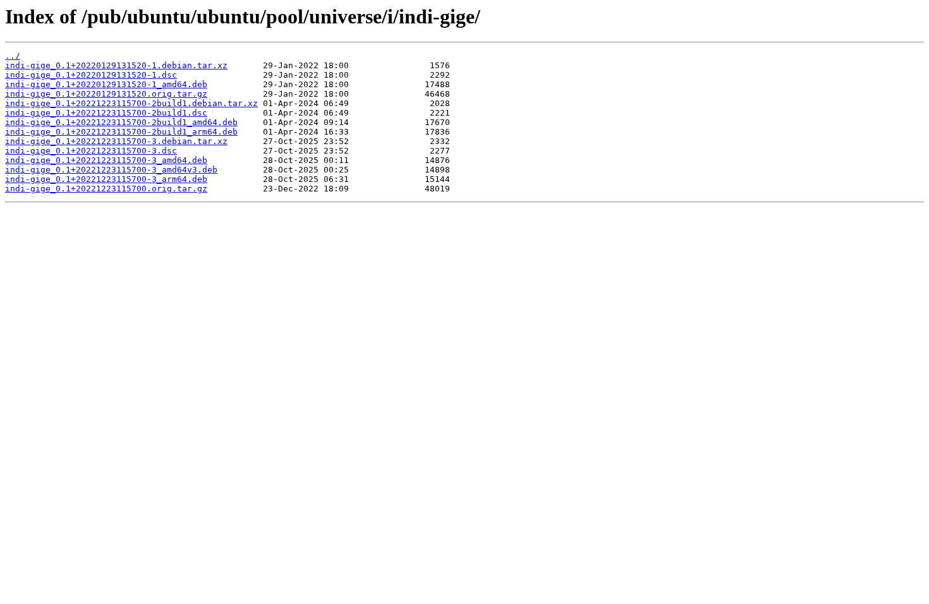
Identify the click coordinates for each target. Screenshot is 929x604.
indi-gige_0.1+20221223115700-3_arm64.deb (106, 179)
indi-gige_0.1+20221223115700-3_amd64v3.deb (111, 169)
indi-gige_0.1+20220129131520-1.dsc (91, 75)
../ (12, 56)
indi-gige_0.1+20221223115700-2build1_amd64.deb (121, 122)
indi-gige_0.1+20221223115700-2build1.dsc (106, 113)
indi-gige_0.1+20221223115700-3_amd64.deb (106, 160)
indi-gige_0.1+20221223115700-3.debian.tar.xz (116, 141)
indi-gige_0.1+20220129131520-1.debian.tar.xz (116, 65)
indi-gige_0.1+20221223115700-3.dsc (91, 150)
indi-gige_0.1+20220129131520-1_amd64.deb (106, 84)
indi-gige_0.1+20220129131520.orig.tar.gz (106, 94)
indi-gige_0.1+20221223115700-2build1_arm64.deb (121, 131)
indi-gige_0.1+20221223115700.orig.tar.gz (106, 188)
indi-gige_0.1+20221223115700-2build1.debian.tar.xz (131, 103)
